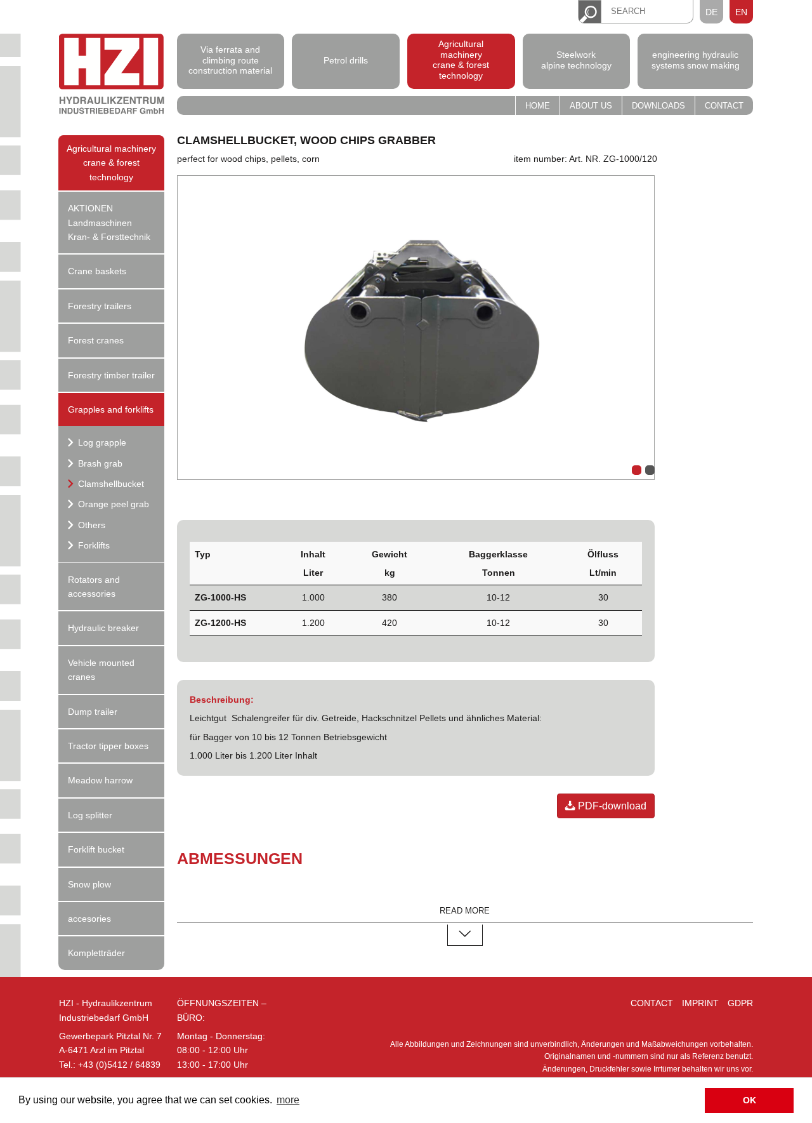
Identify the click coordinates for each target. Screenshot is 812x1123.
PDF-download (610, 806)
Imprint (700, 1003)
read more (465, 911)
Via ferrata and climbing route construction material (230, 60)
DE (711, 12)
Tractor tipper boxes (108, 746)
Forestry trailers (99, 306)
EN (741, 12)
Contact (724, 106)
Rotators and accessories (94, 587)
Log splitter (90, 815)
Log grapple (100, 442)
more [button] (288, 1099)
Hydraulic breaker (103, 628)
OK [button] (749, 1100)
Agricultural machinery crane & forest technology (461, 60)
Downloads (658, 106)
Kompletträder (96, 953)
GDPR (740, 1003)
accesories (89, 919)
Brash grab (98, 463)
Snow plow (89, 884)
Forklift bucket (96, 849)
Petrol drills (346, 60)
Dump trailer (92, 712)
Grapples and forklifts (111, 409)
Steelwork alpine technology (576, 60)
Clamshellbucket (109, 484)
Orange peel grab (112, 504)
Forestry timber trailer (111, 375)
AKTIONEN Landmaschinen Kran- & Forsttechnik (109, 222)
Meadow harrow (100, 780)
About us (591, 106)
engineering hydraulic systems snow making (696, 60)
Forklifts (92, 545)
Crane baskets (97, 271)
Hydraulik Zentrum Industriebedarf (111, 76)
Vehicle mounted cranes (101, 670)
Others (90, 525)
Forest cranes (96, 340)
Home (537, 106)
